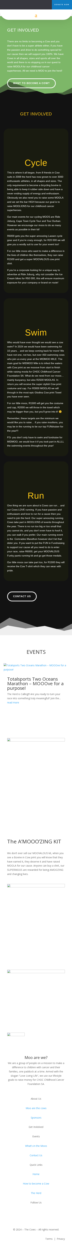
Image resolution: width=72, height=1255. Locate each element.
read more (13, 702)
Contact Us (22, 596)
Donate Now (62, 4)
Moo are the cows (36, 1108)
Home (36, 1174)
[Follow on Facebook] (33, 4)
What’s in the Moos (36, 1145)
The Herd (36, 1193)
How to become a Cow (36, 1183)
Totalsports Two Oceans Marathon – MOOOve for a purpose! (35, 683)
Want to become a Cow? (31, 83)
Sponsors (36, 1117)
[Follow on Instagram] (39, 4)
